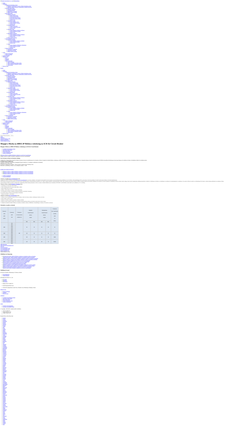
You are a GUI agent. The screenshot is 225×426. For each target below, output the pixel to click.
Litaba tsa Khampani (9, 53)
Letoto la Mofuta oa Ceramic (15, 31)
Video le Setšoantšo (8, 60)
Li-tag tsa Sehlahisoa (6, 176)
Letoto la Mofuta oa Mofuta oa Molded (17, 40)
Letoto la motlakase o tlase (10, 38)
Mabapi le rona (5, 56)
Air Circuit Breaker (13, 178)
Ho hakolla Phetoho (11, 10)
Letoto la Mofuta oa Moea (15, 41)
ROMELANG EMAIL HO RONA (7, 169)
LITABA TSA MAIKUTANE (8, 306)
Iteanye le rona (5, 66)
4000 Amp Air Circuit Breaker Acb (6, 245)
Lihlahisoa (2, 295)
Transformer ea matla (11, 20)
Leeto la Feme (10, 65)
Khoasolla (7, 58)
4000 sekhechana (3, 244)
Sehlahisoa (5, 4)
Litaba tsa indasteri (8, 54)
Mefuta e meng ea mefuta (12, 12)
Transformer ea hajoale (12, 50)
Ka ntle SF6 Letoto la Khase (15, 17)
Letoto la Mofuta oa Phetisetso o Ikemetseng (18, 45)
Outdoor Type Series (14, 26)
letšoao (18, 0)
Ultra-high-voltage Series (9, 8)
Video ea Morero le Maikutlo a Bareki (15, 64)
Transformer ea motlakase (12, 49)
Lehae (4, 2)
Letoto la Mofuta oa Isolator (15, 46)
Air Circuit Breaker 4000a (5, 248)
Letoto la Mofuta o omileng (15, 22)
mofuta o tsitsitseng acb (4, 250)
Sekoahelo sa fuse (11, 29)
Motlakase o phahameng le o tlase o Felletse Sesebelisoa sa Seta (19, 6)
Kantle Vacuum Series (14, 15)
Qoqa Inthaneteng (6, 274)
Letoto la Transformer (9, 48)
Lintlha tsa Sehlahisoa (7, 175)
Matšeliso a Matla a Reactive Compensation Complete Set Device (20, 7)
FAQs (6, 57)
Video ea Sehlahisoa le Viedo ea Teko (15, 63)
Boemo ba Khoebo (6, 291)
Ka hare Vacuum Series (14, 16)
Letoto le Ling (12, 19)
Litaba (4, 52)
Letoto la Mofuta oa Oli (14, 21)
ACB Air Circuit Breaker (21, 180)
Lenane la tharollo (6, 55)
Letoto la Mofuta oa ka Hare (15, 27)
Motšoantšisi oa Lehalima (12, 11)
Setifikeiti (7, 59)
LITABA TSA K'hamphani (8, 305)
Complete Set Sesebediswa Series (11, 5)
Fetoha (9, 44)
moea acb (2, 246)
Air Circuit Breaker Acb (4, 249)
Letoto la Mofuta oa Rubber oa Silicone (17, 30)
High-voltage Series (8, 13)
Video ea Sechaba (11, 61)
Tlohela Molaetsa (6, 275)
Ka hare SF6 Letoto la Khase (15, 18)
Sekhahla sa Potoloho (11, 9)
